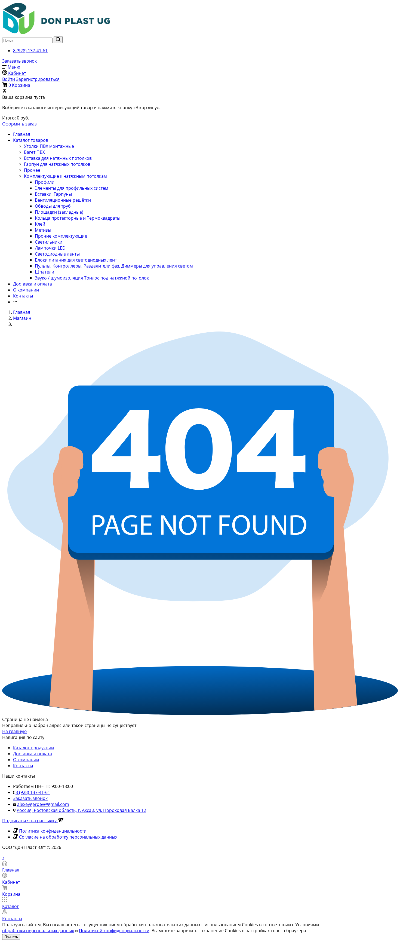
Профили (44, 182)
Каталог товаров (30, 140)
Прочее (32, 170)
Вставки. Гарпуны (53, 194)
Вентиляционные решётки (63, 200)
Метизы (43, 230)
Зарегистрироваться (38, 79)
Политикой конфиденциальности (114, 931)
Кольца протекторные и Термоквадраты (77, 218)
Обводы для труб (53, 206)
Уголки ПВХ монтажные (49, 146)
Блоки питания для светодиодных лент (76, 260)
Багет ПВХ (34, 152)
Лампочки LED (50, 248)
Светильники (48, 242)
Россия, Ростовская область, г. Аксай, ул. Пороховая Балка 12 (81, 810)
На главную (14, 731)
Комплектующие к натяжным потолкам (65, 176)
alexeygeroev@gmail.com (43, 804)
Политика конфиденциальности (53, 831)
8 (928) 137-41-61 (30, 51)
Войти (8, 79)
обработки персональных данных (38, 931)
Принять (11, 937)
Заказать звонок (19, 61)
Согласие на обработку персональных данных (68, 837)
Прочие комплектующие (61, 236)
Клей (40, 224)
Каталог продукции (33, 748)
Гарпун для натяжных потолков (57, 164)
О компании (26, 290)
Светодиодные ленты (57, 254)
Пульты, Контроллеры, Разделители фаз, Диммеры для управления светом (114, 266)
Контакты (23, 296)
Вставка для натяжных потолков (58, 158)
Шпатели (44, 272)
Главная (21, 134)
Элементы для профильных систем (71, 188)
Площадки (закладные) (59, 212)
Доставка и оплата (32, 284)
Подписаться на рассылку (30, 821)
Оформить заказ (19, 124)
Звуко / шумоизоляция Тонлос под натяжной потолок (92, 278)
